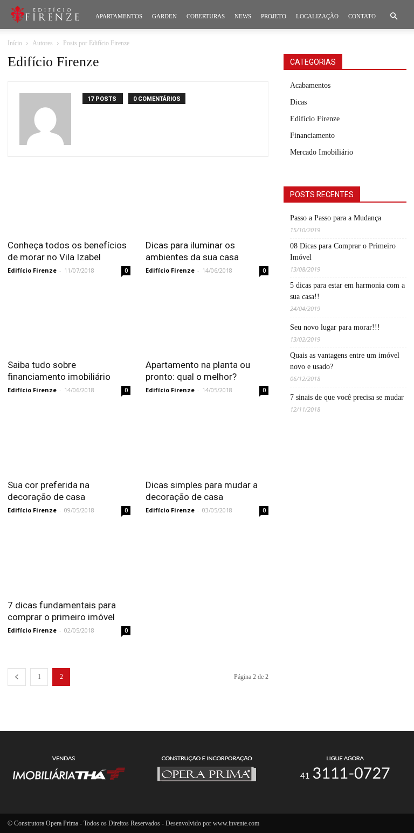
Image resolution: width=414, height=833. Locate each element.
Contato (362, 16)
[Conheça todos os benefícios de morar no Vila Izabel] (69, 202)
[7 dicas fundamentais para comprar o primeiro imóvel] (69, 562)
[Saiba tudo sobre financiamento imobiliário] (69, 322)
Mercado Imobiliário (321, 152)
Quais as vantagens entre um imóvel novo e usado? (344, 361)
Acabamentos (310, 85)
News (242, 16)
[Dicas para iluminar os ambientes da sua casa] (207, 202)
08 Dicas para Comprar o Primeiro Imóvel (343, 251)
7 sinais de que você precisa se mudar (347, 397)
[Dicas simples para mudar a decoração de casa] (207, 442)
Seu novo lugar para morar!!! (335, 327)
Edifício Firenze (32, 270)
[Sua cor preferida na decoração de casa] (69, 442)
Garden (164, 16)
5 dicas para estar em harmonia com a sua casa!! (347, 291)
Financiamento (312, 135)
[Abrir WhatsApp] (387, 805)
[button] (393, 16)
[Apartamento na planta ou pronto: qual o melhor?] (207, 322)
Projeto (273, 16)
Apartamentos (118, 16)
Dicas (298, 102)
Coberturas (206, 16)
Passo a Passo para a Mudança (335, 218)
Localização (317, 16)
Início (15, 43)
